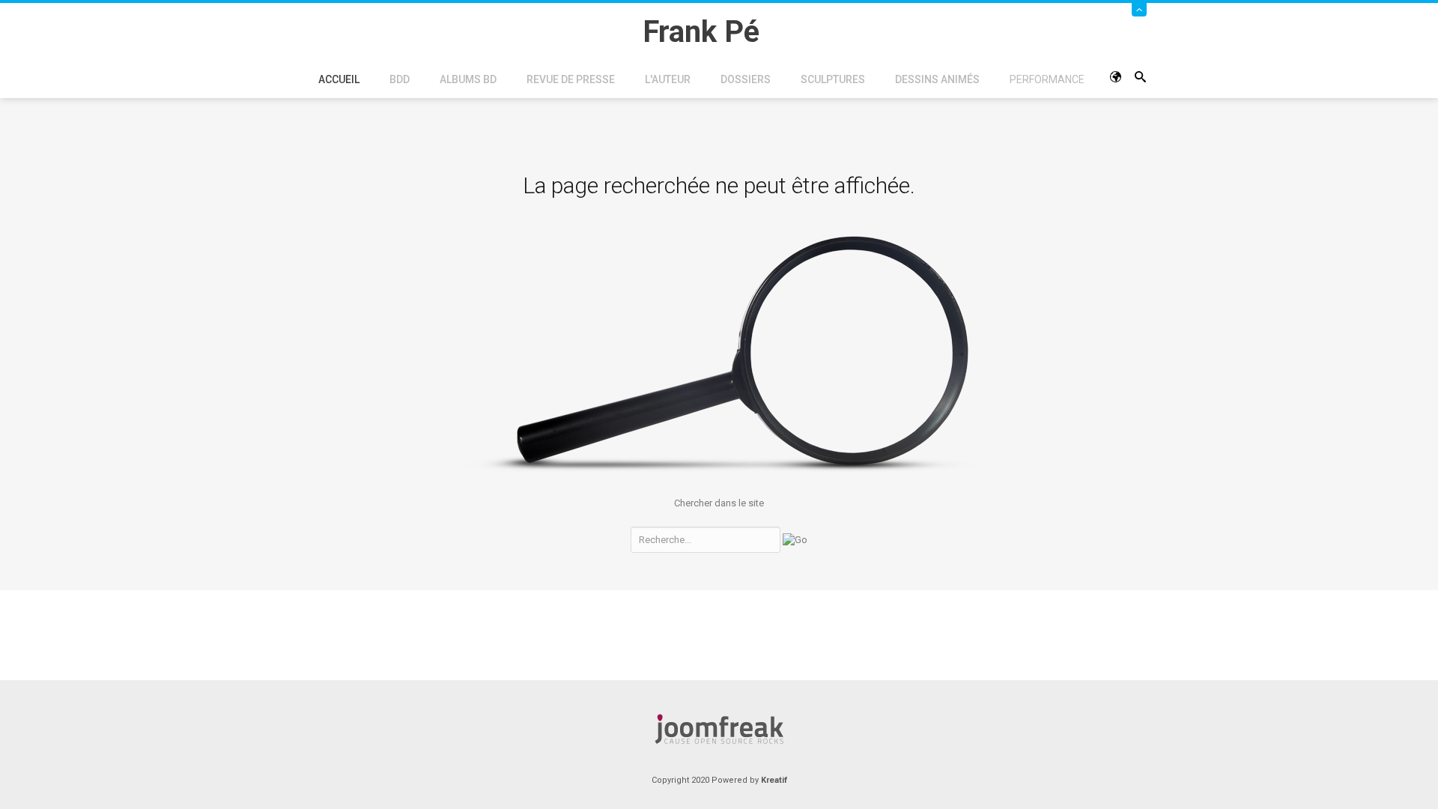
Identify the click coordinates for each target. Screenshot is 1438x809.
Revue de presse (571, 79)
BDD (399, 79)
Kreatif (774, 780)
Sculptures (833, 79)
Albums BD (468, 79)
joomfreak (719, 729)
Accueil (339, 79)
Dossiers (745, 79)
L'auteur (668, 79)
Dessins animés (937, 79)
